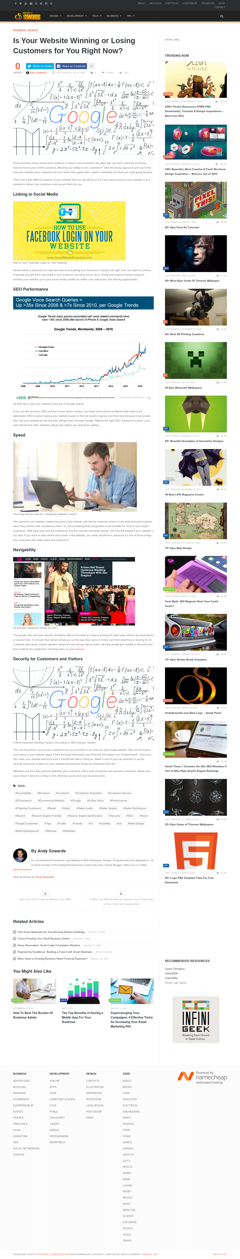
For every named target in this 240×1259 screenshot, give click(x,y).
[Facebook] (16, 3)
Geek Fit (128, 1154)
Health (127, 1167)
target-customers (27, 823)
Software (130, 1222)
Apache (55, 1081)
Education (130, 1099)
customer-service (120, 793)
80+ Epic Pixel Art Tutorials (182, 227)
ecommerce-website (52, 800)
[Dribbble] (51, 3)
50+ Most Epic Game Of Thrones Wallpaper (192, 280)
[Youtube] (26, 3)
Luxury (128, 1185)
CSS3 (53, 1105)
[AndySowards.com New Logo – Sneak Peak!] (196, 685)
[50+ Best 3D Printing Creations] (196, 307)
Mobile (54, 1130)
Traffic (62, 823)
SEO (130, 815)
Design (54, 16)
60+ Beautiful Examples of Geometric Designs (194, 441)
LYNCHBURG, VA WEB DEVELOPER (53, 1254)
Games (127, 1142)
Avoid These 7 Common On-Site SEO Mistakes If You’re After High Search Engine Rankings (195, 769)
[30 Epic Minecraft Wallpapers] (196, 360)
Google (76, 800)
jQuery (55, 1124)
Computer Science (62, 1099)
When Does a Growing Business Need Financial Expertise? (52, 958)
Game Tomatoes (175, 968)
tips (48, 823)
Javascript (57, 1117)
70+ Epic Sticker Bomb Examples (186, 659)
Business (112, 16)
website (79, 649)
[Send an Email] (31, 3)
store (144, 815)
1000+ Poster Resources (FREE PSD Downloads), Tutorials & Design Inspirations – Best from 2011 (194, 111)
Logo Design (94, 1105)
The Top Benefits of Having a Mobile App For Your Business (82, 1017)
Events (18, 1111)
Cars (126, 1093)
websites (69, 830)
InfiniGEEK (171, 973)
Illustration (95, 1087)
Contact (219, 7)
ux (120, 823)
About (141, 3)
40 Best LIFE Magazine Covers (184, 494)
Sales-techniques (135, 808)
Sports (128, 1228)
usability (105, 823)
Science (128, 1216)
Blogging (19, 1087)
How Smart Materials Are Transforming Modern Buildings (51, 931)
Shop (222, 3)
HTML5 (54, 1111)
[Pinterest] (41, 3)
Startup (18, 1154)
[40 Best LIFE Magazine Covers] (196, 467)
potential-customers (29, 808)
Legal (17, 1130)
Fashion (128, 1124)
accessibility (24, 793)
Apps (53, 1087)
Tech (95, 16)
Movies (128, 1197)
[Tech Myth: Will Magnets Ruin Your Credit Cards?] (196, 574)
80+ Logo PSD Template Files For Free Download (189, 880)
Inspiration (94, 1093)
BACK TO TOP (220, 1254)
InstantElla (171, 977)
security (115, 815)
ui (91, 823)
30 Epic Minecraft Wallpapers (183, 387)
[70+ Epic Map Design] (196, 521)
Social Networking (26, 1148)
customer (63, 793)
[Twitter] (21, 3)
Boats (127, 1081)
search (21, 815)
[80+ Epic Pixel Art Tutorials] (196, 200)
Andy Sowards (37, 73)
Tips (129, 16)
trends (78, 823)
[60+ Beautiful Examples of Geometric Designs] (196, 414)
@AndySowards (22, 869)
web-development (28, 830)
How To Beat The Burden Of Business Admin (33, 1015)
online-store (96, 800)
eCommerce (24, 800)
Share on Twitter (42, 66)
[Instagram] (46, 3)
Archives (155, 3)
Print (90, 1117)
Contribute (190, 3)
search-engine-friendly (47, 815)
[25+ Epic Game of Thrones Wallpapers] (196, 797)
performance (119, 800)
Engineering (131, 1111)
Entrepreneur (23, 1105)
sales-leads (85, 808)
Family (127, 1117)
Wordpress (58, 1142)
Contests (93, 1081)
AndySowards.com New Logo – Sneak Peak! (193, 712)
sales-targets (109, 808)
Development (75, 16)
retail (52, 808)
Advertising (21, 1081)
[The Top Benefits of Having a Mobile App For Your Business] (83, 991)
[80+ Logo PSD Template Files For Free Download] (196, 850)
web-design (136, 823)
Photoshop (94, 1111)
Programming (59, 1136)
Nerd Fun (129, 1210)
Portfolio (172, 3)
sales (67, 808)
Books (127, 1087)
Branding (19, 1093)
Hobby (127, 1173)
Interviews (94, 1099)
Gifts (126, 1160)
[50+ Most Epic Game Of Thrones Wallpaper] (196, 253)
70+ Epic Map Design (178, 548)
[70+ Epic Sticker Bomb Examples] (196, 632)
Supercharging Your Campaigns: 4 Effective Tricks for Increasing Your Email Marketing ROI (132, 1019)
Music (127, 1203)
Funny (127, 1136)
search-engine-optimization (86, 815)
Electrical (130, 1105)
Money (127, 1191)
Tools (127, 1234)
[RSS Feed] (36, 3)
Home (126, 1179)
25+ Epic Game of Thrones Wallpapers (189, 824)
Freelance (20, 1124)
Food (126, 1130)
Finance (18, 1117)
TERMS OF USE (149, 1254)
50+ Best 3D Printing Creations (184, 334)
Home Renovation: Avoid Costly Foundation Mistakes (48, 945)
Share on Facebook (74, 66)
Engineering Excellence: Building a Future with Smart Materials (54, 951)
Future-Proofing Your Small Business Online (43, 938)
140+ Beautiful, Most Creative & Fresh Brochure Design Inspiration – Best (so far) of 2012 (195, 171)
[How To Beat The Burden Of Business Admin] (34, 991)
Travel (127, 1240)
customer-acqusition (89, 793)
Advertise (208, 3)
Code (53, 1093)
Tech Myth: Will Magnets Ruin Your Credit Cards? (191, 604)
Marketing (20, 1136)
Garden (128, 1148)
